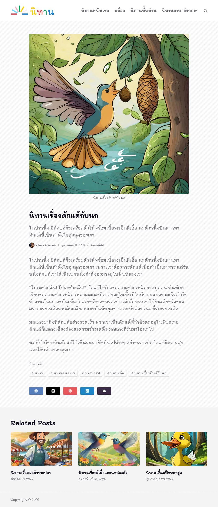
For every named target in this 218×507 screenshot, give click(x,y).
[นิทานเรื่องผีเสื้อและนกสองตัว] (108, 449)
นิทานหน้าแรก (95, 10)
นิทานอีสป (97, 245)
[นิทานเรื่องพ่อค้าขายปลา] (41, 449)
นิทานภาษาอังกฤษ (179, 10)
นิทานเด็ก (115, 373)
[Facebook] (36, 391)
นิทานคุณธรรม (63, 373)
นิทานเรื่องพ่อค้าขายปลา (31, 473)
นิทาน (37, 373)
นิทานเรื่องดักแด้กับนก (148, 373)
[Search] (205, 10)
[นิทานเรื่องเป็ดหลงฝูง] (176, 449)
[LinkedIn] (87, 391)
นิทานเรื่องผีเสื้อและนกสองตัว (102, 473)
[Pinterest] (70, 391)
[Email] (104, 391)
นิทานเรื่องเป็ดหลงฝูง (164, 473)
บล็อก (119, 10)
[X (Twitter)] (53, 391)
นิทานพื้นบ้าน (143, 10)
